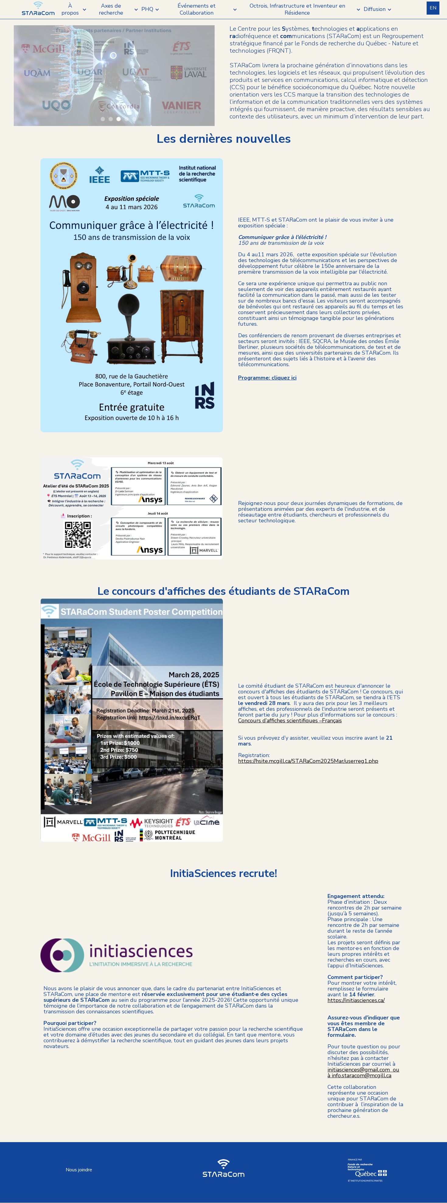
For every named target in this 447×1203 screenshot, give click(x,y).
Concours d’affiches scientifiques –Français (290, 721)
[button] (73, 9)
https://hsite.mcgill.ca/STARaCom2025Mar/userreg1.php (308, 761)
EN (433, 8)
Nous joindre (79, 1169)
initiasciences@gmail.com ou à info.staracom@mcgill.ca (363, 1072)
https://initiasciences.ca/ (356, 1000)
